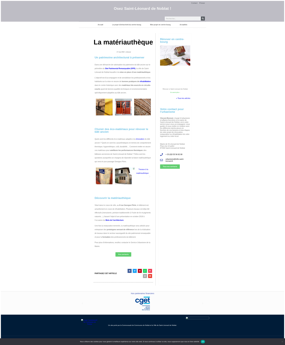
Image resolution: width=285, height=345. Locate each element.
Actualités (183, 25)
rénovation (140, 139)
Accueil (100, 25)
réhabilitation (145, 81)
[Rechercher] (203, 19)
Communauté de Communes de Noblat (136, 325)
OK (203, 341)
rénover (128, 52)
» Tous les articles (183, 98)
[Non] (282, 342)
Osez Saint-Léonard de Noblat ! (142, 8)
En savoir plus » (175, 92)
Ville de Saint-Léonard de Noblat (165, 325)
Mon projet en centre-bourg (160, 25)
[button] (97, 107)
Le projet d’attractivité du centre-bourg (126, 25)
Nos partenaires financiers (142, 293)
